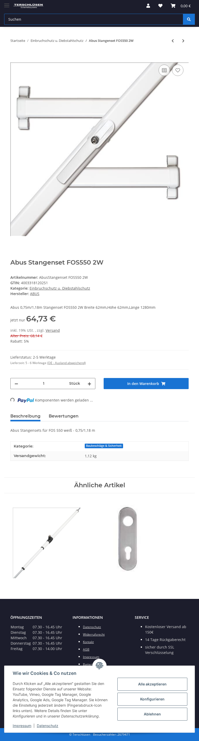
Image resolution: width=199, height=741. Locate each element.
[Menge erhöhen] (89, 383)
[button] (148, 6)
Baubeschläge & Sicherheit (104, 445)
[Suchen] (189, 19)
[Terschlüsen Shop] (28, 6)
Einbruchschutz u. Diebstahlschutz (60, 288)
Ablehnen (152, 714)
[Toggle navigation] (6, 3)
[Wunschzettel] (160, 6)
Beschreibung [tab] (25, 416)
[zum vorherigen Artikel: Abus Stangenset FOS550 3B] (172, 40)
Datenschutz (47, 725)
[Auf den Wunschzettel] (177, 70)
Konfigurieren (152, 699)
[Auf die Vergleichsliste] (164, 70)
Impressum (22, 725)
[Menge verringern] (16, 383)
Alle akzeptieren (152, 684)
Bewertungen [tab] (64, 416)
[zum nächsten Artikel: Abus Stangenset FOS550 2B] (183, 40)
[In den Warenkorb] (14, 57)
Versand (53, 330)
